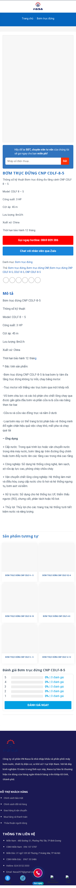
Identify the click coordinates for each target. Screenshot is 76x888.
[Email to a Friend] (25, 280)
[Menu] (5, 6)
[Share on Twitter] (19, 280)
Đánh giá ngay (38, 705)
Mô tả (8, 293)
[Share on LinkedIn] (38, 280)
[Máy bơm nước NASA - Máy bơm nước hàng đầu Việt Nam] (38, 6)
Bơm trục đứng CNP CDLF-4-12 (56, 657)
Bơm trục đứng (45, 18)
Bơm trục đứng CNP (38, 268)
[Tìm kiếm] (72, 6)
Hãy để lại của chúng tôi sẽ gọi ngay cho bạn (41, 151)
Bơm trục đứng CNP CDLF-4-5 (56, 616)
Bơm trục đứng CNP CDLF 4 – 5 (19, 575)
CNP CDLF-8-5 (33, 272)
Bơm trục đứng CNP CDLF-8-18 (19, 616)
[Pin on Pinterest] (31, 280)
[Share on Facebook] (12, 280)
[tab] (38, 293)
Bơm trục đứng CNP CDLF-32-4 (56, 575)
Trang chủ (27, 18)
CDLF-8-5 (19, 272)
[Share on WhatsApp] (6, 280)
